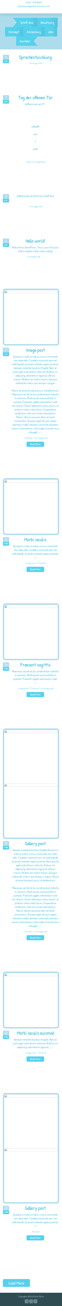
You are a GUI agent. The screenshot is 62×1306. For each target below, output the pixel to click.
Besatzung (47, 22)
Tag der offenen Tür (35, 97)
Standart (28, 438)
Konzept (14, 31)
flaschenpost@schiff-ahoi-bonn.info (34, 6)
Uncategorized (36, 63)
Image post (35, 350)
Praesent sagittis (35, 664)
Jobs (50, 31)
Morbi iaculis (35, 539)
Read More (35, 444)
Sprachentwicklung (35, 57)
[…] (40, 432)
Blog (28, 161)
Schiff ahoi (27, 22)
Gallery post (35, 843)
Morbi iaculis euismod (35, 1033)
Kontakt (25, 41)
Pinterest (42, 563)
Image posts (31, 563)
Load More (16, 1283)
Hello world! (35, 240)
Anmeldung (34, 31)
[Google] (27, 1301)
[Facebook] (31, 1301)
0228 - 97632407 (34, 2)
